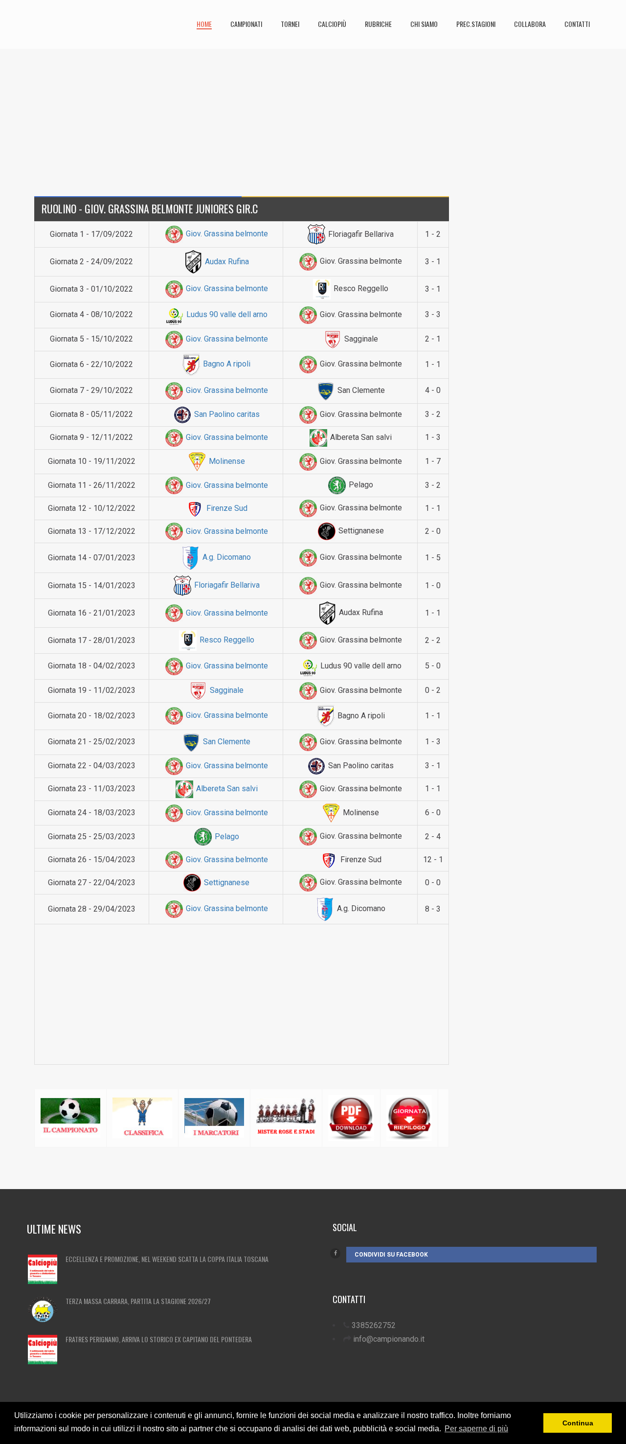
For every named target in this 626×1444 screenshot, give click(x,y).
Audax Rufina (226, 261)
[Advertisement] (313, 117)
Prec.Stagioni (475, 24)
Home (204, 24)
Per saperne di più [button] (476, 1428)
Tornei (290, 24)
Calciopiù (332, 24)
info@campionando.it (389, 1339)
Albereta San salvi (226, 788)
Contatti (577, 24)
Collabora (530, 24)
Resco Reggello (226, 639)
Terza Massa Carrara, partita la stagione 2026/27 (138, 1301)
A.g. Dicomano (226, 557)
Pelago (226, 836)
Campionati (246, 24)
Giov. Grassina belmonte (226, 233)
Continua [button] (577, 1423)
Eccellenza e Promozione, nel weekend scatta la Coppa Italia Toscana (167, 1259)
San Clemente (225, 741)
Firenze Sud (225, 508)
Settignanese (225, 882)
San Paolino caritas (226, 414)
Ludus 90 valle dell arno (226, 314)
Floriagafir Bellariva (226, 585)
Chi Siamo (424, 24)
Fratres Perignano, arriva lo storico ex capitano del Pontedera (159, 1339)
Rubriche (378, 24)
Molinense (226, 461)
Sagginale (226, 690)
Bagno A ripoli (225, 363)
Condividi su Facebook (391, 1254)
